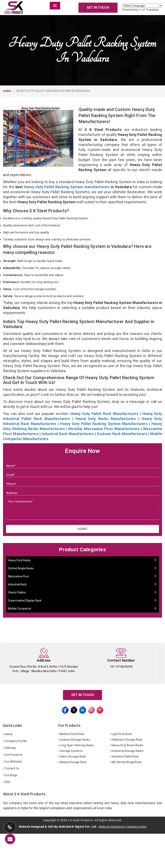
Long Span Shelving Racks (76, 745)
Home (7, 90)
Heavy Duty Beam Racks (127, 745)
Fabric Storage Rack (72, 756)
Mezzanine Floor (18, 576)
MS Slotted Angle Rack (126, 762)
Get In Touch (98, 7)
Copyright (49, 820)
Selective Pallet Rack (125, 756)
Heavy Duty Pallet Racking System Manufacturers (103, 424)
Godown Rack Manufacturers (122, 434)
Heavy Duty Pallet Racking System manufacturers (67, 187)
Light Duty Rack (121, 734)
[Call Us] (10, 825)
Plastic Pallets (17, 592)
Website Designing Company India (122, 826)
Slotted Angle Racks (21, 568)
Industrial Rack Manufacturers (68, 434)
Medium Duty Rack (71, 734)
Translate (152, 9)
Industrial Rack (17, 584)
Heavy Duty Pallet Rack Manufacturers (104, 414)
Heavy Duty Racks (19, 560)
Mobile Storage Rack (73, 762)
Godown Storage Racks (74, 739)
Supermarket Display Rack (24, 600)
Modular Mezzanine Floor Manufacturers (104, 429)
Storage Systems (70, 750)
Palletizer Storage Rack (126, 739)
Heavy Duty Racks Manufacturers (105, 419)
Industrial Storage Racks (127, 750)
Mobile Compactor (19, 608)
